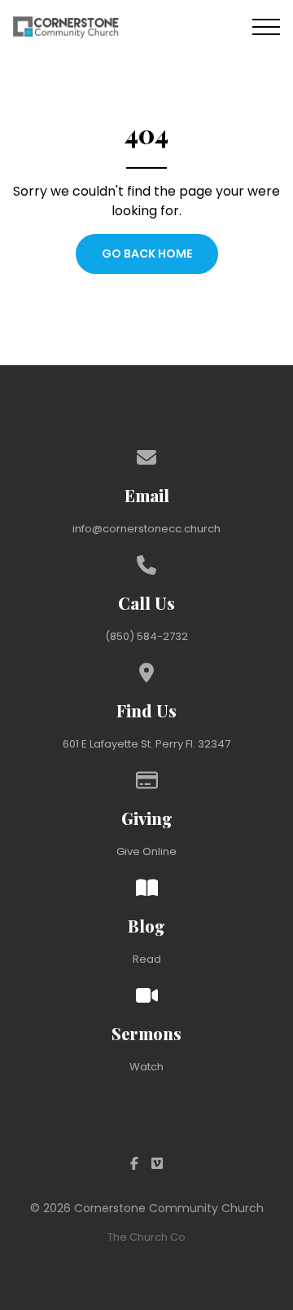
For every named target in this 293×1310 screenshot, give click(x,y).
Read (147, 959)
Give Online (146, 851)
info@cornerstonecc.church (146, 528)
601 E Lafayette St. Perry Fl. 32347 (146, 744)
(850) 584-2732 (146, 636)
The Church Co (146, 1237)
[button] (266, 27)
